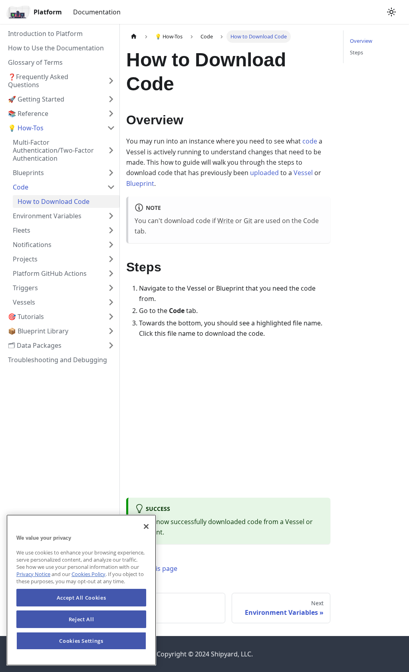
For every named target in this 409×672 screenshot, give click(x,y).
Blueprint (140, 183)
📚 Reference (28, 113)
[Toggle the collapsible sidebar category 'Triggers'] (111, 287)
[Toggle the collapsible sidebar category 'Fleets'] (111, 230)
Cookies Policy (88, 574)
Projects (25, 259)
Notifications (32, 244)
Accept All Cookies (81, 597)
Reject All (81, 619)
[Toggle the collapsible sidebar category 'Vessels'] (111, 302)
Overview (361, 40)
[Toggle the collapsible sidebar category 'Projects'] (111, 259)
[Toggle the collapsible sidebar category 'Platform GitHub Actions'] (111, 273)
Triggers (25, 287)
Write (225, 220)
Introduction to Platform (45, 33)
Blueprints (28, 172)
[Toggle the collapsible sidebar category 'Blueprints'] (111, 172)
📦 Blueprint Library (38, 331)
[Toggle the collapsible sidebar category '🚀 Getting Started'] (111, 99)
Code (20, 187)
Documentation (97, 12)
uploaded (264, 172)
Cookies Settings (81, 640)
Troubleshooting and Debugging (57, 359)
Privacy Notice (33, 574)
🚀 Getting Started (36, 99)
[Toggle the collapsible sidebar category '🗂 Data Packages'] (111, 345)
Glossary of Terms (35, 62)
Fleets (21, 230)
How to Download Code (53, 201)
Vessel (303, 172)
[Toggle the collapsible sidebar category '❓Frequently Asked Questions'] (111, 80)
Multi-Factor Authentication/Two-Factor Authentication (53, 150)
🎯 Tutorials (26, 316)
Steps (356, 52)
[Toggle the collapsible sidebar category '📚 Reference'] (111, 113)
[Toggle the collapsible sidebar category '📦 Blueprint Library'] (111, 331)
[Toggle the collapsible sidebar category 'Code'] (111, 187)
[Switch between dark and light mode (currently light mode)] (391, 12)
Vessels (24, 302)
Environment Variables (47, 215)
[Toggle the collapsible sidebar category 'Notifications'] (111, 244)
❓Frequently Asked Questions (38, 80)
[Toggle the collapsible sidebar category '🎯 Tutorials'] (111, 316)
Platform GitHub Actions (50, 273)
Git (248, 220)
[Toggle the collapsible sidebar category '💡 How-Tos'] (111, 128)
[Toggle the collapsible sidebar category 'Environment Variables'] (111, 215)
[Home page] (133, 36)
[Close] (146, 526)
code (309, 141)
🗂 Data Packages (35, 345)
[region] (81, 590)
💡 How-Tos (26, 128)
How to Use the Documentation (56, 48)
